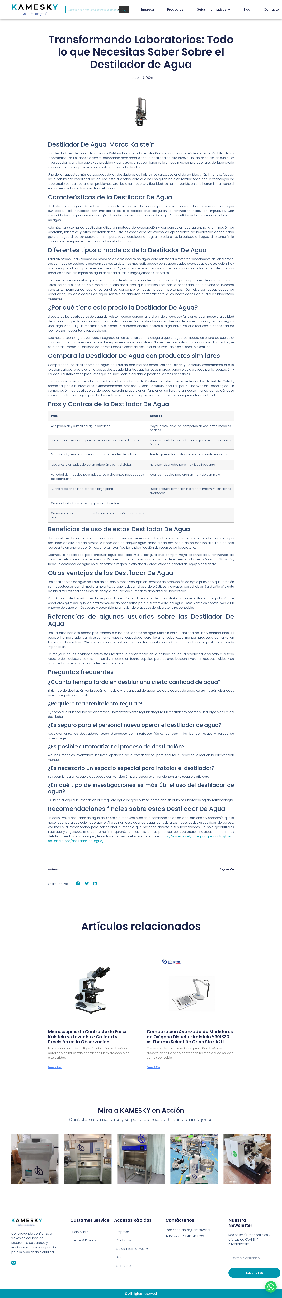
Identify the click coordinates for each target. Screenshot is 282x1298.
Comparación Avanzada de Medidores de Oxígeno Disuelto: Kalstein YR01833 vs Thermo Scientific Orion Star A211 (190, 1037)
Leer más (55, 1067)
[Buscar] (124, 9)
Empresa (147, 9)
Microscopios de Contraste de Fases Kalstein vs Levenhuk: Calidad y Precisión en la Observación (88, 1037)
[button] (78, 883)
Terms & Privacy (84, 1240)
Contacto (271, 9)
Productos (175, 9)
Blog (247, 9)
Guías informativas (211, 9)
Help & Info (80, 1232)
